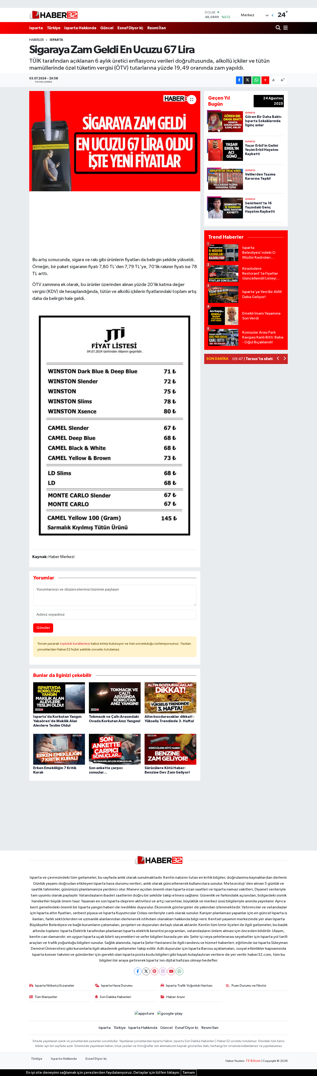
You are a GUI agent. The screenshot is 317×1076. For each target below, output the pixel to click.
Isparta (36, 28)
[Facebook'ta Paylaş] (239, 80)
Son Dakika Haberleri (115, 997)
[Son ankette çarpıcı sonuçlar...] (115, 749)
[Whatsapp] (179, 971)
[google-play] (170, 1014)
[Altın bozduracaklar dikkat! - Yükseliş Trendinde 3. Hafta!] (170, 698)
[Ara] (278, 28)
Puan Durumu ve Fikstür (249, 985)
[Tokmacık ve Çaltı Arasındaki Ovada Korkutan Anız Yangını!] (115, 698)
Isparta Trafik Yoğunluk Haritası (189, 985)
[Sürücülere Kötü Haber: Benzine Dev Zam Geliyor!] (170, 749)
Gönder (43, 628)
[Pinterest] (154, 971)
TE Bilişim (253, 1061)
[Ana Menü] (284, 28)
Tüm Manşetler (46, 997)
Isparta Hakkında (80, 28)
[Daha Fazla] (265, 80)
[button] (278, 359)
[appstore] (144, 1014)
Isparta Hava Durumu (117, 985)
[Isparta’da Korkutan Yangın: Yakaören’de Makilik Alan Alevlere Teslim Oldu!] (59, 698)
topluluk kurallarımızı (75, 643)
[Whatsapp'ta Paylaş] (256, 80)
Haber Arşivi (175, 997)
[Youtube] (171, 971)
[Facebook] (138, 971)
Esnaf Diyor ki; (130, 28)
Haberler (36, 40)
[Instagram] (163, 971)
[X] (146, 971)
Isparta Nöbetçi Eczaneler (54, 985)
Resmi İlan (156, 28)
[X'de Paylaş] (247, 80)
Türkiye (53, 28)
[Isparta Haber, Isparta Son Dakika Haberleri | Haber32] (53, 15)
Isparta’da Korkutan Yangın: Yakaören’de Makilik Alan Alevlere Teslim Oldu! (57, 721)
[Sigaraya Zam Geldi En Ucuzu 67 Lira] (114, 141)
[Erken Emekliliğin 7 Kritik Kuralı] (59, 749)
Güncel (106, 28)
